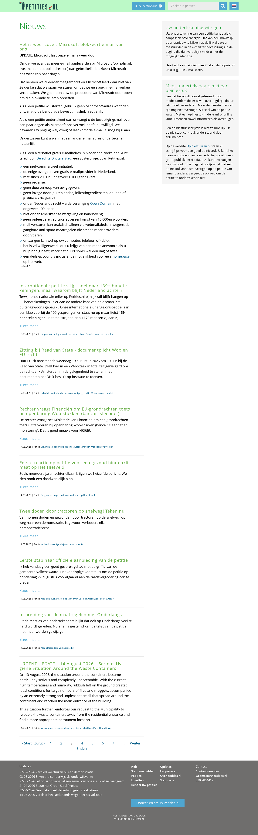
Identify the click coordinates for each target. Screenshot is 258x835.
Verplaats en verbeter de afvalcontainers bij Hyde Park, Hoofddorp (75, 728)
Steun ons (167, 780)
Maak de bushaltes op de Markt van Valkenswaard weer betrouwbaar (77, 598)
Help (134, 766)
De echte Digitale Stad (53, 158)
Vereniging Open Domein (129, 819)
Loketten (137, 780)
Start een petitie (142, 771)
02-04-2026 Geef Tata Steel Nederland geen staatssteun (58, 790)
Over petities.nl (170, 776)
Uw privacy (167, 771)
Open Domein (101, 203)
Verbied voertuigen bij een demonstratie (62, 544)
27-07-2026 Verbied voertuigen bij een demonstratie (56, 772)
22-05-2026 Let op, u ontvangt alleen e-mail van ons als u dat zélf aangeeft (71, 781)
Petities (136, 776)
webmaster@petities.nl (211, 776)
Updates (165, 766)
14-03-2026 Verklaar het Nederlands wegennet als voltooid (60, 795)
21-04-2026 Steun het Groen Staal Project (48, 786)
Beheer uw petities (144, 785)
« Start (27, 743)
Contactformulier (207, 771)
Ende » (82, 748)
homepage (121, 256)
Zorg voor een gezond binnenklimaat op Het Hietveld (68, 495)
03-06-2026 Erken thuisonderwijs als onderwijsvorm (56, 777)
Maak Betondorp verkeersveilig (57, 647)
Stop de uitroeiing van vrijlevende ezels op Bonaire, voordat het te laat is (79, 334)
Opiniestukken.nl (198, 146)
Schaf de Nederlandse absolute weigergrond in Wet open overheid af (77, 393)
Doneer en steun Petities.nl (157, 803)
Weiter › (136, 743)
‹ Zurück (38, 743)
